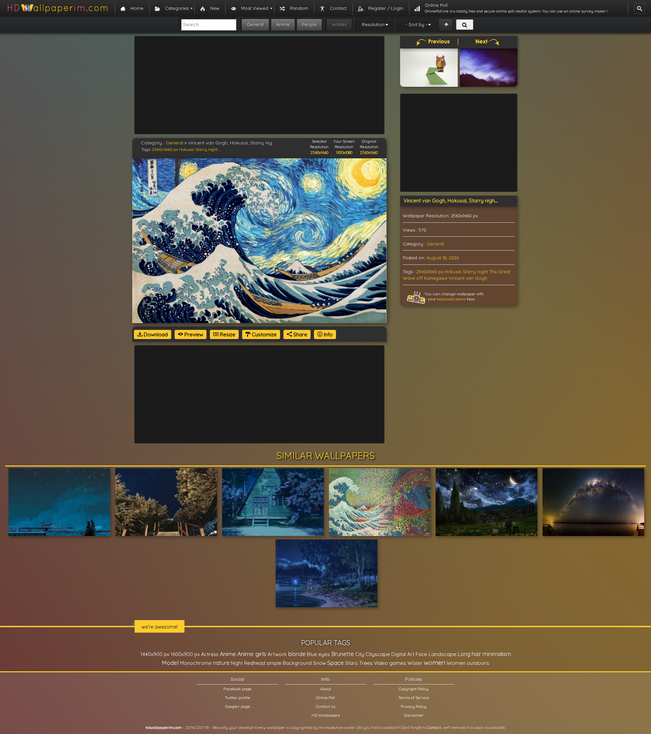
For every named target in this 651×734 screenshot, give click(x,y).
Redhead (254, 663)
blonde (296, 654)
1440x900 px (154, 654)
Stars (351, 663)
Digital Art (402, 654)
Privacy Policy (414, 706)
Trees (366, 662)
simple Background (289, 663)
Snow (319, 663)
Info (327, 334)
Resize (226, 334)
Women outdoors (468, 663)
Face (421, 654)
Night (237, 663)
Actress (209, 654)
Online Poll (325, 697)
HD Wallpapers (326, 715)
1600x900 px (185, 654)
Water (415, 663)
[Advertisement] (259, 85)
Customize (264, 334)
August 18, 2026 (443, 257)
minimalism (496, 653)
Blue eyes (318, 654)
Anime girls (251, 653)
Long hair (469, 654)
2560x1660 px (165, 149)
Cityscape (378, 654)
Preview (193, 334)
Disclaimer (413, 715)
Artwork (277, 654)
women (434, 662)
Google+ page (237, 706)
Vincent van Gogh (468, 278)
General (255, 24)
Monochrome (196, 663)
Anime (283, 24)
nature (221, 662)
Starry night (206, 149)
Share (299, 334)
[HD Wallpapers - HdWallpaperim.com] (57, 8)
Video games (390, 663)
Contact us (325, 706)
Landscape (442, 654)
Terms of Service (413, 697)
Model (170, 662)
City (359, 654)
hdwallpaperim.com (163, 727)
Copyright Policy (414, 688)
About (325, 688)
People (309, 24)
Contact (434, 727)
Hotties (339, 24)
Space (335, 662)
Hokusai (186, 149)
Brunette (342, 653)
